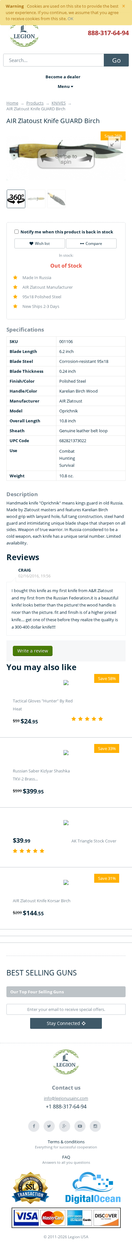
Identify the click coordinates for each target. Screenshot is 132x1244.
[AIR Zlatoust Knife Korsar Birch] (66, 883)
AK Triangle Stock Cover (93, 841)
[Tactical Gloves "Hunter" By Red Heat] (66, 683)
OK (70, 18)
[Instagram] (95, 1126)
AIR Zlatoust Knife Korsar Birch (41, 901)
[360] (16, 199)
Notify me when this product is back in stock (67, 232)
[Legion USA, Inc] (24, 33)
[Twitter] (49, 1126)
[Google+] (64, 1126)
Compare (94, 243)
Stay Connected (63, 1023)
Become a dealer (62, 77)
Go (116, 60)
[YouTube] (80, 1126)
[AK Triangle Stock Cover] (66, 823)
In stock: (66, 255)
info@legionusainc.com (66, 1098)
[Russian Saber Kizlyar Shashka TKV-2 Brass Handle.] (66, 753)
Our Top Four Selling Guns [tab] (37, 992)
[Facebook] (33, 1126)
